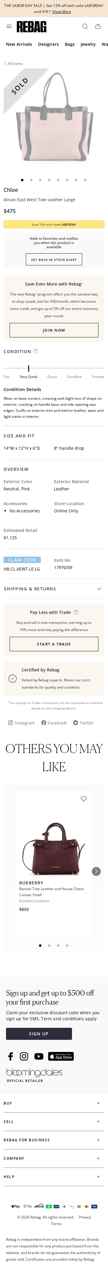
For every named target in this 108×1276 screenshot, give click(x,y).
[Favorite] (83, 799)
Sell (9, 1121)
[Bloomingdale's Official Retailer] (34, 1074)
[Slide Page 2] (49, 946)
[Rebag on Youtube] (40, 1056)
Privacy (85, 1217)
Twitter (87, 723)
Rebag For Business (27, 1140)
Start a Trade (54, 644)
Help (9, 1176)
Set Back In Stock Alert (54, 260)
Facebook (57, 723)
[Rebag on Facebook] (11, 1056)
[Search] (85, 26)
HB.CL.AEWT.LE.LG (22, 569)
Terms (56, 1223)
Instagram (25, 723)
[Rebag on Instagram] (24, 1056)
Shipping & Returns (30, 589)
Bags (70, 44)
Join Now (54, 330)
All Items (15, 63)
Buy (8, 1103)
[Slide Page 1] (41, 946)
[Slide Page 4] (67, 946)
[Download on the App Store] (61, 1056)
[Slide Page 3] (59, 946)
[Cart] (98, 26)
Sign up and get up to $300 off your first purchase (50, 997)
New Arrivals (19, 44)
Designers (48, 44)
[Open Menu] (9, 26)
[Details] (76, 612)
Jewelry (88, 44)
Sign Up (39, 1034)
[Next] (96, 871)
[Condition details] (35, 351)
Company (14, 1158)
